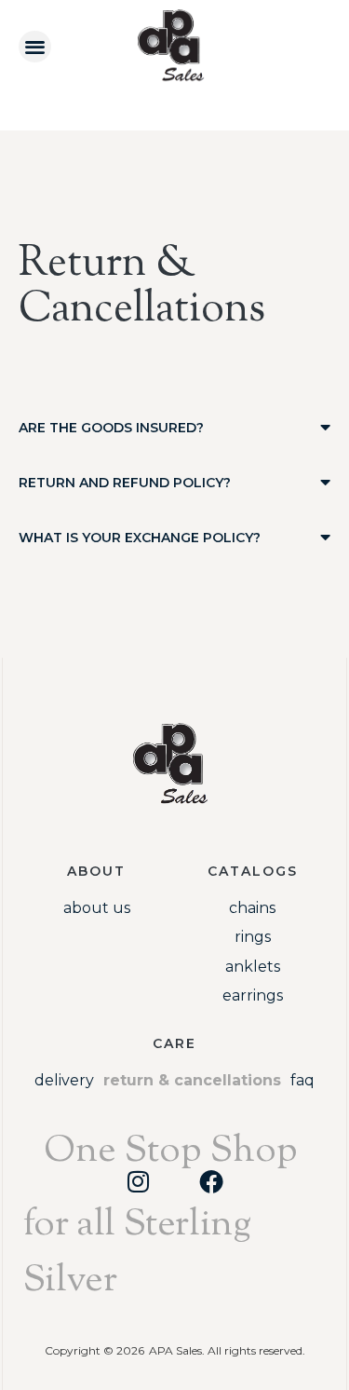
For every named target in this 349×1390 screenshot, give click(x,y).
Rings (253, 937)
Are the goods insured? (111, 427)
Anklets (252, 966)
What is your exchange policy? (140, 537)
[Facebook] (211, 1181)
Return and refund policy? (125, 482)
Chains (252, 908)
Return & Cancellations (192, 1080)
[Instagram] (138, 1181)
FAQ (302, 1080)
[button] (35, 47)
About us (96, 908)
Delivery (64, 1080)
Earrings (252, 995)
